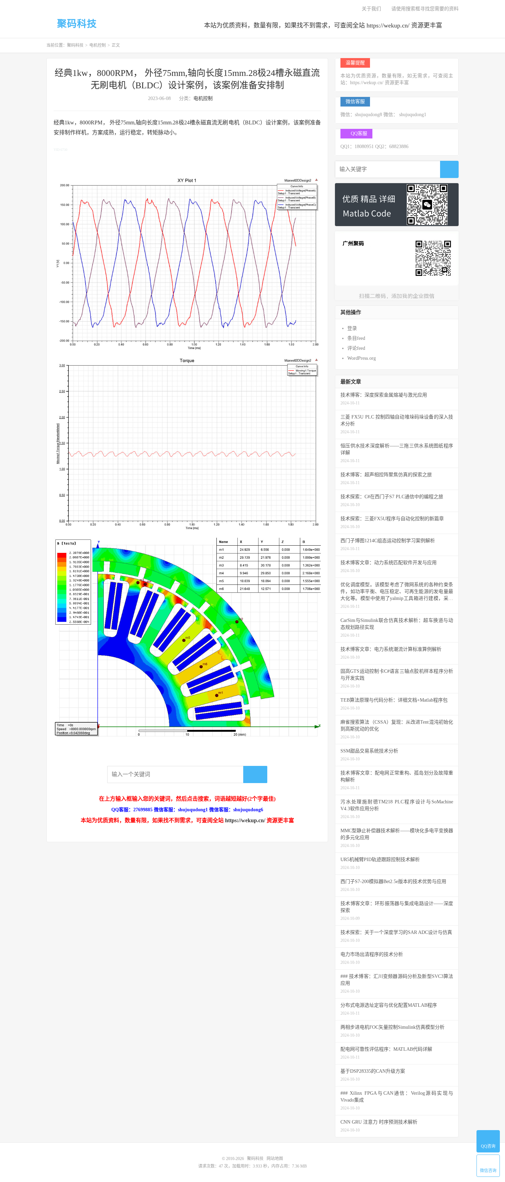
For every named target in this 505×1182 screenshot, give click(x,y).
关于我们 (370, 8)
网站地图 (275, 1158)
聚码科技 (75, 24)
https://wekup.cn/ (245, 820)
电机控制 (97, 45)
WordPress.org (361, 358)
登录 (352, 328)
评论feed (356, 348)
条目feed (356, 338)
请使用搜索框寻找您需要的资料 (425, 8)
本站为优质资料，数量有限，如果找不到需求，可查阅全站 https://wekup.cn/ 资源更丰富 (323, 25)
